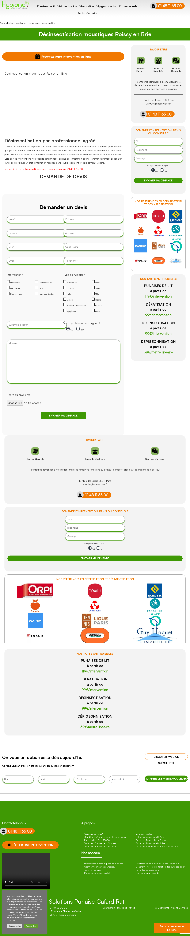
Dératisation (86, 6)
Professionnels (128, 6)
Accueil (4, 22)
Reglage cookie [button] (14, 926)
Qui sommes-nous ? (93, 834)
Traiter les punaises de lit (147, 870)
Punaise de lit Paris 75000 (97, 840)
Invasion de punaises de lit (148, 873)
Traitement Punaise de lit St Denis (152, 843)
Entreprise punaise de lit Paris (150, 837)
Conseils (91, 13)
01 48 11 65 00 (170, 5)
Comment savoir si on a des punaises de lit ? (157, 863)
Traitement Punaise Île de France (151, 840)
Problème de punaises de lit (97, 873)
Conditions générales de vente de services (105, 837)
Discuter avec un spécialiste (166, 757)
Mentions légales (144, 834)
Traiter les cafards (92, 870)
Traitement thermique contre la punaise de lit (157, 846)
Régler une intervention (32, 845)
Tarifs (81, 13)
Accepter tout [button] (31, 926)
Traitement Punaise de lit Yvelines (100, 843)
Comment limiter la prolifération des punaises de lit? (160, 866)
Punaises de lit (46, 6)
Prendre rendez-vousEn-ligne (172, 928)
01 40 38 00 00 (58, 907)
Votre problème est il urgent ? (81, 323)
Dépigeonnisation (106, 6)
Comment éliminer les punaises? (99, 866)
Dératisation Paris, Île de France (118, 907)
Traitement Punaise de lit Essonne (100, 846)
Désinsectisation (67, 6)
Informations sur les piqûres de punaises (103, 863)
